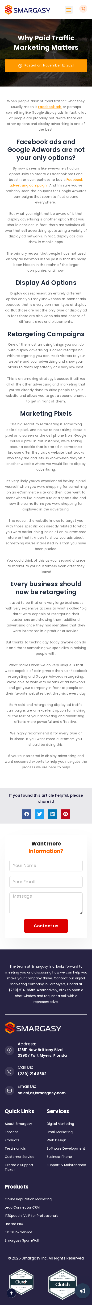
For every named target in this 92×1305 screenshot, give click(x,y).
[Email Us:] (9, 1090)
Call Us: (25, 1067)
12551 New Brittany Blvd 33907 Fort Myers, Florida (42, 1052)
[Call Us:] (9, 1071)
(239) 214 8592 (32, 1074)
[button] (69, 10)
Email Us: (27, 1086)
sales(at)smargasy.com (42, 1093)
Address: (27, 1044)
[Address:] (9, 1050)
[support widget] (82, 1290)
